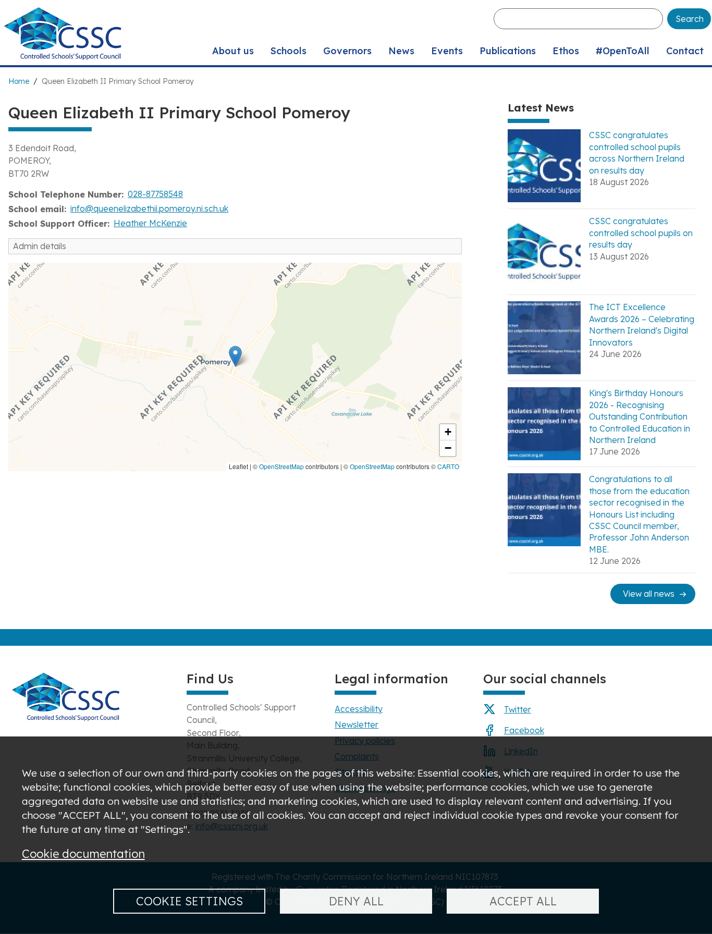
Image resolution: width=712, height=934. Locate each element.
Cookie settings (189, 901)
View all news (648, 593)
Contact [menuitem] (685, 51)
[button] (235, 356)
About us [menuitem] (233, 51)
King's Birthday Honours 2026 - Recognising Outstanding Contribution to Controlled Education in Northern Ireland (639, 416)
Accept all (523, 901)
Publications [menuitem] (508, 51)
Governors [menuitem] (347, 51)
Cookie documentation (83, 853)
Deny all (356, 901)
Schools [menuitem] (288, 51)
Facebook (524, 730)
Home (18, 81)
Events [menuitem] (447, 51)
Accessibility (359, 709)
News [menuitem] (401, 51)
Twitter (517, 709)
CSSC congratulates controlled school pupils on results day (641, 233)
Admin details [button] (39, 246)
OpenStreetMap (281, 466)
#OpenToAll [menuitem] (622, 51)
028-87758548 (155, 194)
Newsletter (356, 724)
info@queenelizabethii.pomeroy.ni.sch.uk (149, 208)
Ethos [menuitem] (566, 51)
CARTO (448, 466)
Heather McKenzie (150, 223)
